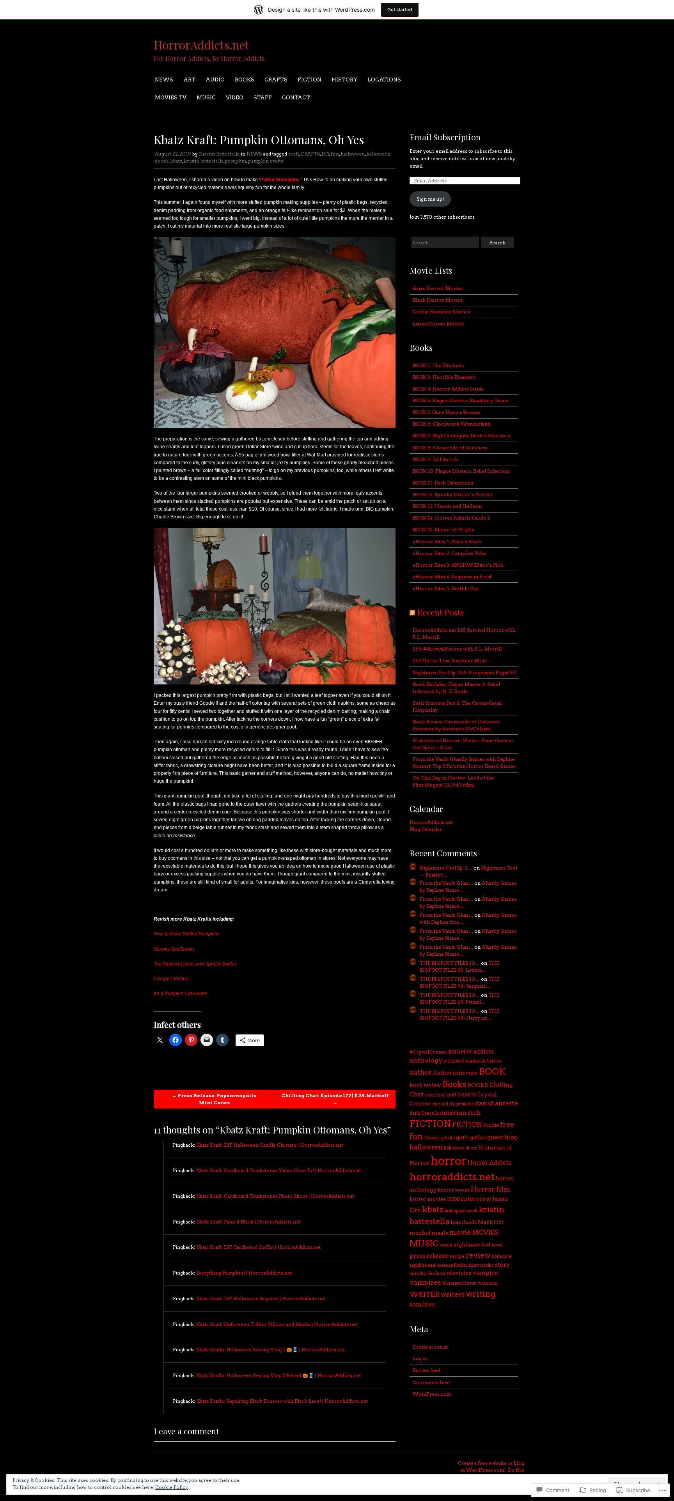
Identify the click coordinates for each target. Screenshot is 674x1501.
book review (425, 1085)
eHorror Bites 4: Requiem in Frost (452, 577)
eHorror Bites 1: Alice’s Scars (447, 542)
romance (502, 1256)
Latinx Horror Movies (438, 324)
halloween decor (460, 1148)
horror (448, 1160)
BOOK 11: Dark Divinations (443, 483)
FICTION (309, 80)
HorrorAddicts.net (201, 45)
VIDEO (234, 98)
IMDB (453, 1199)
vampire (485, 1272)
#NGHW (460, 1052)
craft (293, 154)
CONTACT (296, 98)
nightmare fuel (472, 1245)
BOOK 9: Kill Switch (435, 459)
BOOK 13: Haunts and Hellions (447, 506)
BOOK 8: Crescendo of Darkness (450, 448)
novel (497, 1245)
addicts (484, 1051)
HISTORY (344, 80)
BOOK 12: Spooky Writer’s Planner (453, 494)
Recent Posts (440, 611)
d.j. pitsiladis (461, 1104)
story (502, 1264)
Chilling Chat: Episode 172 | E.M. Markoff (335, 1099)
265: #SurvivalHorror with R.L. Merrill (457, 649)
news (446, 1245)
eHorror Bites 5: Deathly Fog (446, 588)
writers (453, 1294)
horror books (454, 1190)
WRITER (425, 1294)
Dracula (430, 1113)
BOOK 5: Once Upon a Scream (447, 412)
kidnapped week (460, 1210)
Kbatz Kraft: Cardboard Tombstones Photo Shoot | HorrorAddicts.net (275, 1196)
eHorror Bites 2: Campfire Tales (449, 553)
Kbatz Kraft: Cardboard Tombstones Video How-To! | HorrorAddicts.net (278, 1170)
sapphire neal (423, 1265)
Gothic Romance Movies (441, 312)
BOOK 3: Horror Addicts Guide (448, 389)
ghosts (448, 1137)
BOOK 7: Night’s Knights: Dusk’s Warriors (461, 435)
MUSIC (206, 98)
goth (462, 1137)
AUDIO (215, 80)
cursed (440, 1104)
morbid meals (429, 1233)
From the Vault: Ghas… (446, 883)
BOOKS (244, 80)
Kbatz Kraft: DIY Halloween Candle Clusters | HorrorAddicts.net (269, 1145)
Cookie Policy (171, 1487)
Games (432, 1137)
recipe (457, 1256)
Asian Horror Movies (438, 288)
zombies (422, 1304)
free (507, 1124)
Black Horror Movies (438, 300)
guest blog (502, 1137)
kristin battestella (203, 161)
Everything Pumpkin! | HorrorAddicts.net (244, 1273)
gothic (478, 1137)
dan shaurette (496, 1103)
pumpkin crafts (265, 161)
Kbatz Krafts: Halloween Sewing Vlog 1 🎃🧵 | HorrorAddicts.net (270, 1349)
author (421, 1072)
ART (189, 80)
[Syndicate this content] (412, 611)
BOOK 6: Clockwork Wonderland (451, 424)
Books (454, 1084)
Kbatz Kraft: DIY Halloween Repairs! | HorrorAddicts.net (260, 1298)
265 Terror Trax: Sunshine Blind (450, 660)
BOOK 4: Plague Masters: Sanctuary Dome (460, 400)
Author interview (455, 1073)
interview (476, 1198)
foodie (491, 1125)
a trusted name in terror (472, 1061)
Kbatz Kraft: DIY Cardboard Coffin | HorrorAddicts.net (258, 1247)
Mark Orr (491, 1222)
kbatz (176, 161)
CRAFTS (275, 80)
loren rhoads (464, 1222)
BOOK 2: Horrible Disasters (444, 377)
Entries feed (426, 1370)
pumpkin (235, 161)
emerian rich (460, 1112)
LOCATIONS (384, 80)
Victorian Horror (459, 1283)
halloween (353, 154)
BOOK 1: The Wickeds (438, 365)
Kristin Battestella (219, 154)
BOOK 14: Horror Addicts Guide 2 (451, 518)
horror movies (428, 1199)
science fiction (452, 1265)
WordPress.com (432, 1394)
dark (415, 1113)
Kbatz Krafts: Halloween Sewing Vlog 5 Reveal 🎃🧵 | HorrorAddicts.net (278, 1375)
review (478, 1255)
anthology (426, 1060)
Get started (399, 9)
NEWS (164, 80)
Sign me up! (430, 199)
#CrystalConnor (428, 1052)
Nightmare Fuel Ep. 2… (446, 868)
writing (481, 1294)
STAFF (263, 98)
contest (434, 1094)
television (459, 1273)
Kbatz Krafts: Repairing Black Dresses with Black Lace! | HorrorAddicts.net (282, 1401)
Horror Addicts (489, 1162)
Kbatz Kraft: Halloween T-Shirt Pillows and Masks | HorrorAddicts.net (276, 1324)
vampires (425, 1282)
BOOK (492, 1071)
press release (429, 1255)
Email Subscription (445, 136)
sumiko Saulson (427, 1273)
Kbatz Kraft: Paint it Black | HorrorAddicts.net (248, 1222)
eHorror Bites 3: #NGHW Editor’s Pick (458, 565)
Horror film (490, 1189)
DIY (325, 154)
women (487, 1283)
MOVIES (485, 1232)
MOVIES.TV (170, 98)
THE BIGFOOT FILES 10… (450, 963)
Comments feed (431, 1382)
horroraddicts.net (452, 1176)
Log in (420, 1358)
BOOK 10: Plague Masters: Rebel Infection (461, 471)
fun (335, 154)
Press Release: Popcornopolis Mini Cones (214, 1099)
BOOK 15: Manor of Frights (443, 529)
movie (460, 1232)
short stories (481, 1265)
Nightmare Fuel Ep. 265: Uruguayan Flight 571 (465, 672)
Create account (430, 1347)
